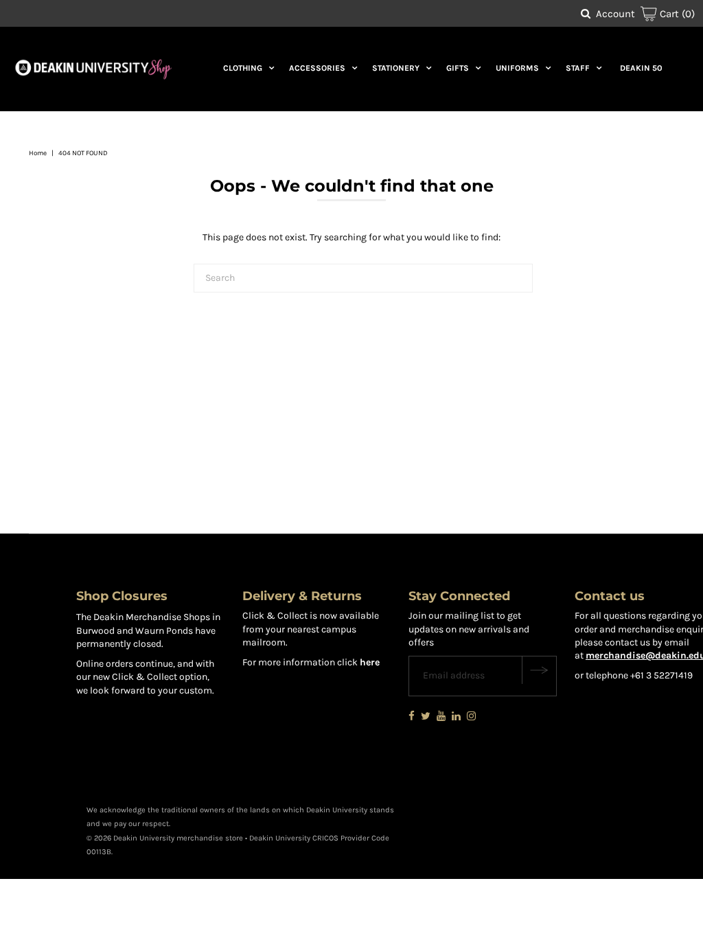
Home (38, 153)
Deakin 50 (641, 68)
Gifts (457, 68)
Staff (578, 68)
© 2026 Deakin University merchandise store (165, 838)
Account (615, 14)
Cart (676, 14)
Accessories (317, 68)
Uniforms (517, 68)
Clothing (242, 68)
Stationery (395, 68)
